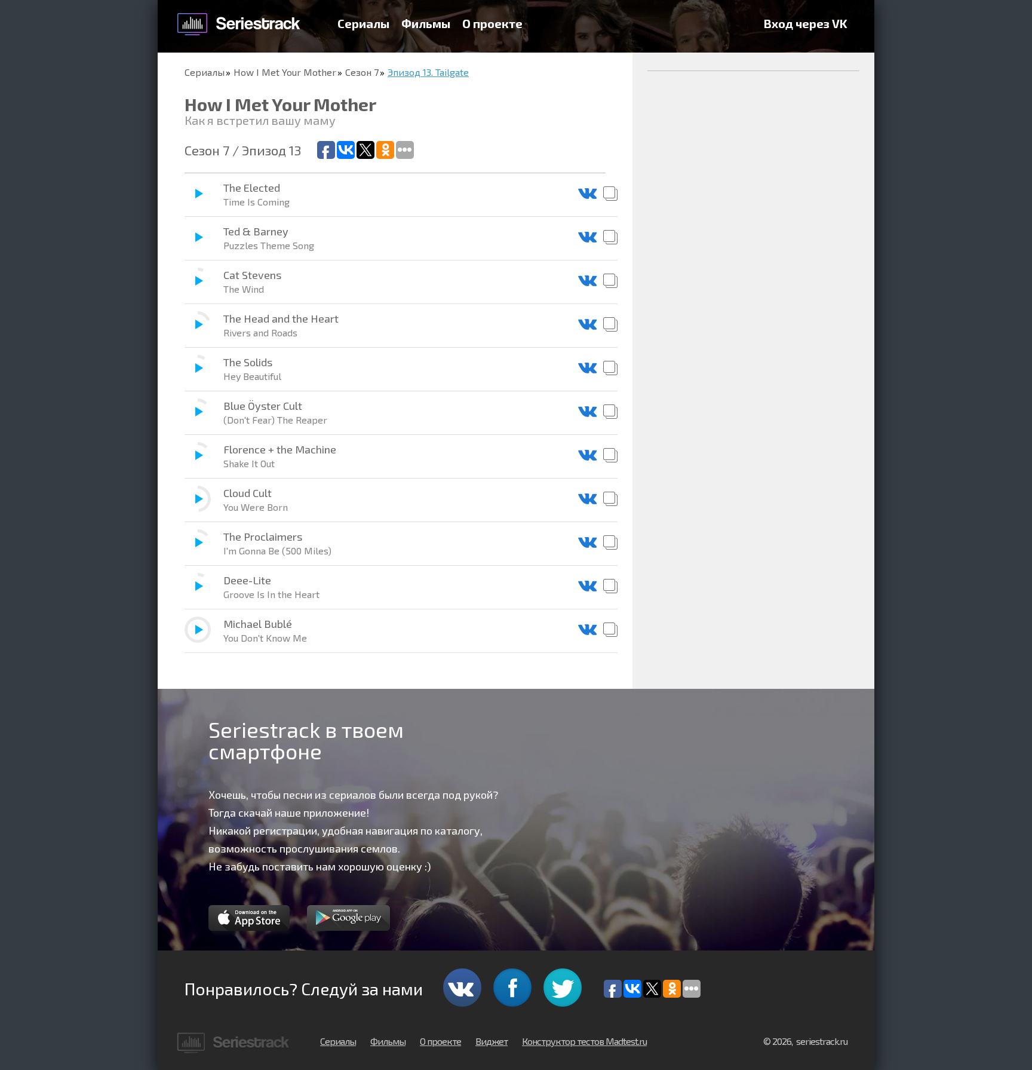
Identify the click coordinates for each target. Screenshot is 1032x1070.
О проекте (492, 23)
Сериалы (363, 23)
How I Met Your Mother (285, 72)
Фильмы (425, 23)
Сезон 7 (362, 72)
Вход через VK (805, 23)
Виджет (491, 1041)
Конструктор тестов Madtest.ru (584, 1041)
